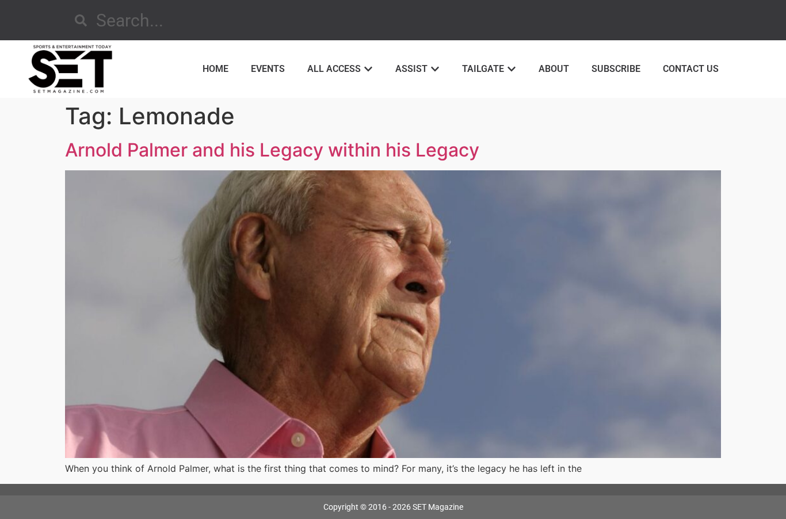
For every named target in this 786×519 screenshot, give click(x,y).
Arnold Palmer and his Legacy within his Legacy (272, 150)
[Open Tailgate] (511, 69)
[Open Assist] (435, 69)
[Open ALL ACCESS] (368, 69)
